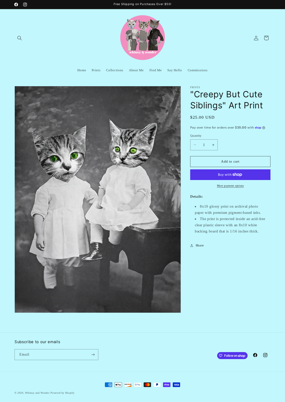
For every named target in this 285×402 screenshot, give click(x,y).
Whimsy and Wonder (37, 392)
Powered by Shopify (63, 392)
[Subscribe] (93, 354)
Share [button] (200, 245)
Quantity (196, 135)
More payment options (230, 185)
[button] (20, 38)
